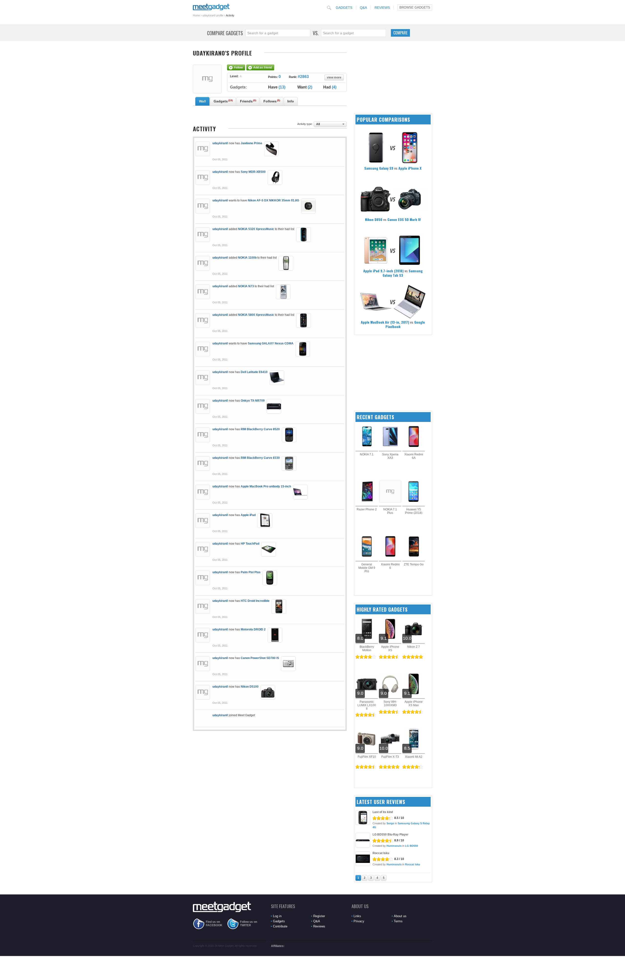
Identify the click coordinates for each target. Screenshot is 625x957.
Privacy (359, 921)
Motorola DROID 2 (253, 629)
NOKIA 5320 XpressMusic (256, 229)
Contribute (280, 926)
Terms (398, 921)
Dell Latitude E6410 (254, 372)
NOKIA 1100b (247, 257)
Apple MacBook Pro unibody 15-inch (266, 486)
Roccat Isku (381, 853)
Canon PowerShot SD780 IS (260, 658)
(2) (304, 87)
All (318, 124)
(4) (329, 87)
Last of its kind (383, 812)
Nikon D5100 (250, 686)
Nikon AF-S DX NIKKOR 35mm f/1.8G (273, 200)
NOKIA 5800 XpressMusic (256, 315)
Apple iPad (248, 515)
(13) (276, 87)
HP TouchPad (250, 543)
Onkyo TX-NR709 (253, 400)
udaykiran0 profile (212, 15)
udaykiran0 (220, 143)
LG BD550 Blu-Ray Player (390, 834)
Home (196, 15)
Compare (400, 33)
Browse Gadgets (414, 7)
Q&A (363, 8)
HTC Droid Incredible (255, 601)
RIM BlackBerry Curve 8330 (260, 458)
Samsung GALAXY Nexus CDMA (270, 343)
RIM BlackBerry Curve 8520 (260, 429)
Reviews (382, 8)
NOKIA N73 (246, 286)
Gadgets (344, 8)
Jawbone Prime (251, 143)
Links (357, 916)
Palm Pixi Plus (250, 572)
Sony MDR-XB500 (253, 172)
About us (400, 916)
